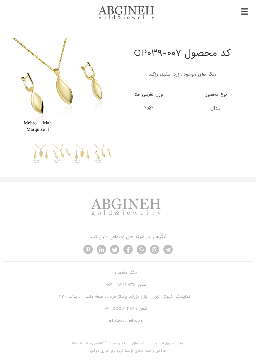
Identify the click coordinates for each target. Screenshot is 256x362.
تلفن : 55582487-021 (126, 308)
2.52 (149, 108)
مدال (215, 108)
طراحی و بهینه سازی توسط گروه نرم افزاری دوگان (128, 350)
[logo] (128, 19)
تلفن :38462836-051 (126, 284)
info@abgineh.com (126, 320)
